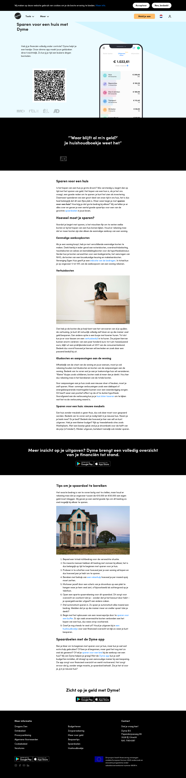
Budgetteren (74, 726)
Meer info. (101, 5)
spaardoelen (71, 210)
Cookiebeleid (21, 743)
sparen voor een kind (92, 652)
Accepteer (141, 5)
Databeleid (20, 730)
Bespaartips (74, 739)
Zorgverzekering (76, 730)
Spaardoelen (74, 743)
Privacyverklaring (23, 735)
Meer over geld (75, 735)
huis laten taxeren (105, 396)
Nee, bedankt (162, 5)
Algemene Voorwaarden (26, 739)
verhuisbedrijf (91, 338)
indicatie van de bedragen (102, 260)
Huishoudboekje (75, 748)
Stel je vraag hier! (129, 726)
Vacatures (19, 748)
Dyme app (104, 655)
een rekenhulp (94, 577)
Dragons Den (21, 726)
